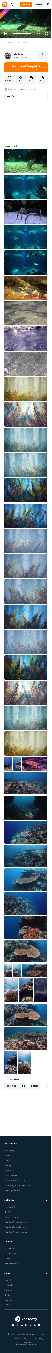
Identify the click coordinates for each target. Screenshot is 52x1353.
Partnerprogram (12, 1256)
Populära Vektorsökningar (16, 1261)
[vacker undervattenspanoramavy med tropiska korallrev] (26, 1030)
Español (8, 1324)
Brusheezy (9, 1189)
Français (8, 1339)
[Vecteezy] (4, 4)
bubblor (35, 1125)
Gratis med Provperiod (26, 67)
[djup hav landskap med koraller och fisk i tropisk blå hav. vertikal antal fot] (17, 763)
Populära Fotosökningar (15, 1266)
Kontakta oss (10, 1292)
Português (9, 1329)
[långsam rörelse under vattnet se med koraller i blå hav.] (25, 917)
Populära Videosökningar (16, 1271)
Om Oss (8, 1297)
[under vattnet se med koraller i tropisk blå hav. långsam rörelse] (17, 984)
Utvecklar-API (10, 1214)
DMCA (7, 1251)
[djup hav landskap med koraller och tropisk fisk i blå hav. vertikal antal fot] (8, 763)
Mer (6, 1344)
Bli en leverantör (12, 1302)
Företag (8, 1204)
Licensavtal (9, 1246)
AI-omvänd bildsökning (15, 1219)
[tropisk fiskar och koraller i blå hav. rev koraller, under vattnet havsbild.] (24, 1101)
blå (23, 1125)
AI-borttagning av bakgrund (17, 1224)
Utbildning (9, 1209)
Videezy (8, 1199)
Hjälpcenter (9, 1287)
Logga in (38, 4)
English (7, 1319)
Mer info (10, 95)
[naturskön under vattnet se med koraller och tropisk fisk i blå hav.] (25, 846)
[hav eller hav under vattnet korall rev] (25, 822)
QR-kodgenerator (12, 1229)
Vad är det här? (30, 89)
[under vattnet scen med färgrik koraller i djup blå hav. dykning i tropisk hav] (25, 941)
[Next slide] (41, 1125)
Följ (42, 57)
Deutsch (8, 1334)
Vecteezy (8, 1194)
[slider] (22, 33)
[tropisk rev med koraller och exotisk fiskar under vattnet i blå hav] (38, 1004)
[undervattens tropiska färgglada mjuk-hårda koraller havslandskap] (25, 388)
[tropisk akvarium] (25, 160)
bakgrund (11, 1125)
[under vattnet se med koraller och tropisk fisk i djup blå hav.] (25, 1078)
